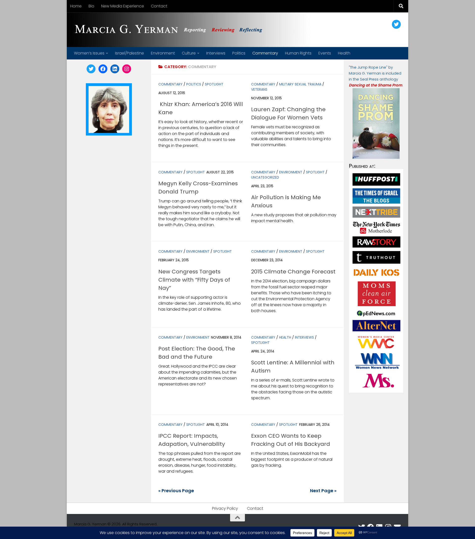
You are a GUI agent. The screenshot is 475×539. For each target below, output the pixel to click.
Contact (159, 6)
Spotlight (214, 84)
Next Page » (323, 490)
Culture (189, 53)
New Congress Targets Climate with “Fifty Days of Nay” (194, 280)
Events (324, 53)
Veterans (259, 89)
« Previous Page (176, 490)
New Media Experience (122, 6)
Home (76, 6)
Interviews (215, 53)
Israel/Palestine (129, 53)
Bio (91, 6)
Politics (238, 53)
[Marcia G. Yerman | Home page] (170, 29)
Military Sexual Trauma (300, 84)
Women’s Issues (89, 53)
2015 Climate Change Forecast (293, 271)
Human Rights (298, 53)
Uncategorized (265, 177)
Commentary (265, 53)
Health (344, 53)
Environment (163, 53)
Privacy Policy (225, 508)
